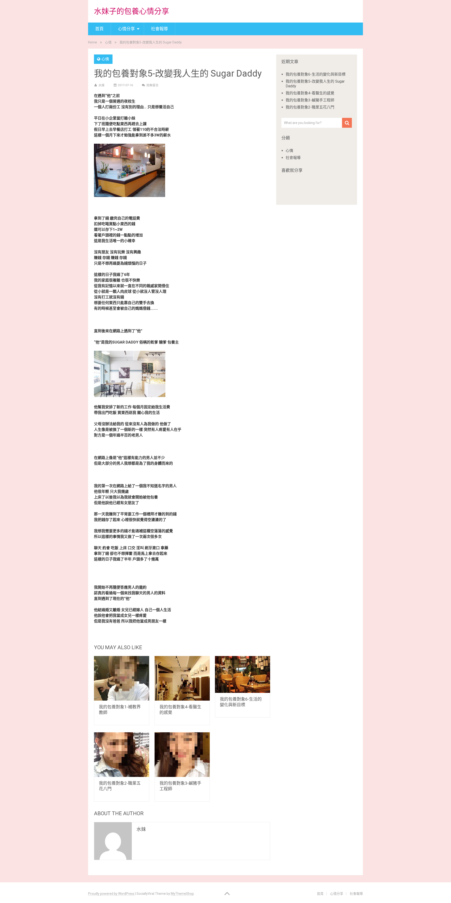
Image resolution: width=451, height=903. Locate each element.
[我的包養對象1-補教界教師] (121, 678)
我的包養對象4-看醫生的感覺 (310, 93)
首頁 (99, 28)
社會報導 (159, 28)
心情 (108, 42)
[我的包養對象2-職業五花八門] (121, 754)
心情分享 (126, 28)
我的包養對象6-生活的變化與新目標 (316, 74)
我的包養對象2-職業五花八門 (310, 107)
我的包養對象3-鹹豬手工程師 (310, 100)
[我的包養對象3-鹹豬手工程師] (182, 754)
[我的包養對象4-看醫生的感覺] (182, 678)
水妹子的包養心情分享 (131, 11)
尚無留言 (152, 85)
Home (92, 42)
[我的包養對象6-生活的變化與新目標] (242, 674)
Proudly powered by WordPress (111, 893)
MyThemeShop (182, 893)
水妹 (101, 85)
